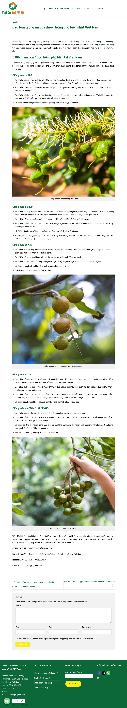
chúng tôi (48, 542)
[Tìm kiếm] (44, 8)
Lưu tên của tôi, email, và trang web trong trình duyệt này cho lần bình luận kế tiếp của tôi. (57, 639)
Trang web (86, 627)
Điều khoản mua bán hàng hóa (46, 673)
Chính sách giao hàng (43, 683)
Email (52, 627)
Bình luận (20, 606)
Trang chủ (52, 9)
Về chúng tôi (78, 9)
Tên (18, 627)
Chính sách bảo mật (42, 678)
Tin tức (90, 9)
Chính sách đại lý (41, 687)
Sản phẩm (65, 9)
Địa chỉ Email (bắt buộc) (75, 672)
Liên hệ (100, 9)
